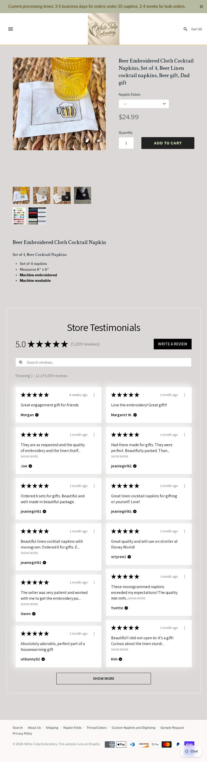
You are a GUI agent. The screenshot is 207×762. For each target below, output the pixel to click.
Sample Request (172, 727)
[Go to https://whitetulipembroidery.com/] (103, 29)
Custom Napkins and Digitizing (134, 727)
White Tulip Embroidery (40, 744)
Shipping (52, 727)
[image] (59, 103)
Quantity (126, 132)
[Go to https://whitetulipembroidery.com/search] (185, 29)
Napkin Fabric (130, 94)
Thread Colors (97, 727)
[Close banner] (201, 7)
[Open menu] (10, 29)
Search (18, 727)
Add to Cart (168, 143)
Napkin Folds (72, 727)
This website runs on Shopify (79, 744)
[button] (95, 119)
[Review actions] (94, 394)
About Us (34, 727)
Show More (29, 456)
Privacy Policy (22, 733)
